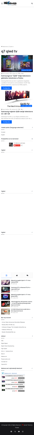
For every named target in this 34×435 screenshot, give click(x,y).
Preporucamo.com (5, 359)
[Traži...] (32, 4)
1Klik (2, 340)
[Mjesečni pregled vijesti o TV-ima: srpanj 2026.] (5, 283)
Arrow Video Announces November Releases (13, 322)
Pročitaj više (6, 88)
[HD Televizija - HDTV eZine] (10, 3)
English (3, 134)
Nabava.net (4, 356)
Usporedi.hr (4, 364)
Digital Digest (4, 343)
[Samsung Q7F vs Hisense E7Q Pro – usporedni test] (5, 290)
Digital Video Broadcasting (7, 346)
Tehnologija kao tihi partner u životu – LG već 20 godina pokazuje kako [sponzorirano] (21, 303)
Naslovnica (5, 46)
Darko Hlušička (5, 73)
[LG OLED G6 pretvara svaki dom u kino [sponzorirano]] (5, 311)
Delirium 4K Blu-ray (7, 329)
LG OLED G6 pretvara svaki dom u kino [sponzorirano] (20, 310)
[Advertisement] (17, 25)
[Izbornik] (2, 4)
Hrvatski (3, 132)
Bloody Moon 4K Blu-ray (8, 324)
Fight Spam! (4, 348)
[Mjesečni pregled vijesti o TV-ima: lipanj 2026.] (5, 297)
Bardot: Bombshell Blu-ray (8, 332)
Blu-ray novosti (6, 317)
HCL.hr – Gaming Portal (7, 351)
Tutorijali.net (4, 361)
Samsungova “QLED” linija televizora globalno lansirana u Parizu (15, 77)
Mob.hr (3, 353)
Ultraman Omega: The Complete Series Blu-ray (14, 327)
